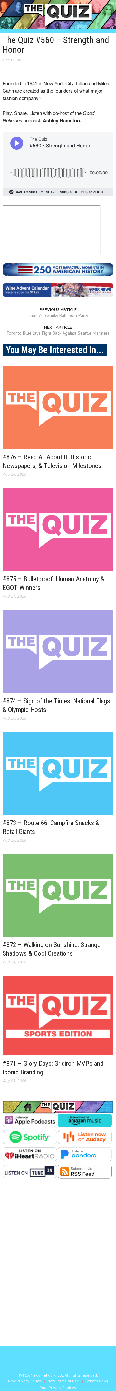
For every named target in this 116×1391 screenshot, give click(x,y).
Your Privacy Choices (58, 1387)
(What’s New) (96, 1380)
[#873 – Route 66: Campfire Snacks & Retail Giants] (58, 773)
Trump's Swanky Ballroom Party (58, 315)
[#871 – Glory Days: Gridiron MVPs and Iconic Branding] (58, 1015)
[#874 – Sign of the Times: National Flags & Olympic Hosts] (58, 651)
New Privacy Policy (24, 1380)
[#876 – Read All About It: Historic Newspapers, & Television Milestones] (58, 407)
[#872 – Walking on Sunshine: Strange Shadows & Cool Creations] (58, 895)
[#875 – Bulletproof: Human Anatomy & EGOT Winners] (58, 529)
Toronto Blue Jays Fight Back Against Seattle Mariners (58, 333)
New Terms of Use (63, 1380)
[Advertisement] (58, 1267)
